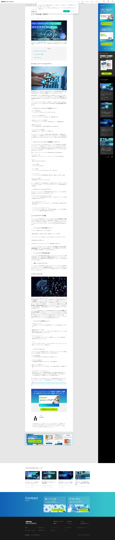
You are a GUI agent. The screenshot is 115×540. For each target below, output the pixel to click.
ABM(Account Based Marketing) (106, 115)
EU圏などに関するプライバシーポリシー (82, 527)
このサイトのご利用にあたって (68, 527)
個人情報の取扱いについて (41, 527)
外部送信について (53, 530)
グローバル (33, 18)
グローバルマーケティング (49, 18)
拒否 (73, 11)
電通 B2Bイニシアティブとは (58, 521)
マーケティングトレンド (105, 134)
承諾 (66, 11)
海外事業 (38, 18)
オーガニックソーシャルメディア (40, 50)
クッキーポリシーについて (54, 527)
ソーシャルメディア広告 (38, 54)
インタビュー (87, 1)
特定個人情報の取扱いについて (42, 530)
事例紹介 (55, 523)
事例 (92, 1)
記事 (82, 1)
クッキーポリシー (44, 6)
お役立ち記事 (69, 521)
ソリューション (97, 1)
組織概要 (26, 527)
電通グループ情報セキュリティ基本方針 (30, 530)
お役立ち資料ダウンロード (84, 523)
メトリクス (42, 18)
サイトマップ (65, 530)
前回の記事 (33, 42)
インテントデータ (37, 57)
